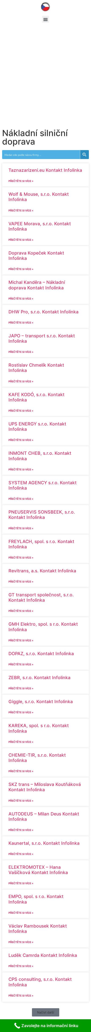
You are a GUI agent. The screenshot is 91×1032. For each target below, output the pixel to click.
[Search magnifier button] (84, 154)
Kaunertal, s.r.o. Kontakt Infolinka (44, 843)
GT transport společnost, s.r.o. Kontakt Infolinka (41, 597)
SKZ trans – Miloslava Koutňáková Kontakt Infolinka (44, 787)
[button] (45, 19)
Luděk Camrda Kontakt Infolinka (42, 955)
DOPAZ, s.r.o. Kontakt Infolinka (41, 653)
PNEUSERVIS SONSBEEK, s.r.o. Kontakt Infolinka (41, 514)
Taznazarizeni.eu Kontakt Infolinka (45, 170)
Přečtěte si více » (20, 181)
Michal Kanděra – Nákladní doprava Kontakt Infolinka (36, 285)
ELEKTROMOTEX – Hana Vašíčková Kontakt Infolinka (38, 869)
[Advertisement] (45, 79)
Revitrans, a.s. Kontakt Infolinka (42, 570)
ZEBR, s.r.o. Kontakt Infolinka (39, 677)
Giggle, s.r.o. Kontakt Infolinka (40, 701)
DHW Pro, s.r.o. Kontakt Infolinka (43, 311)
